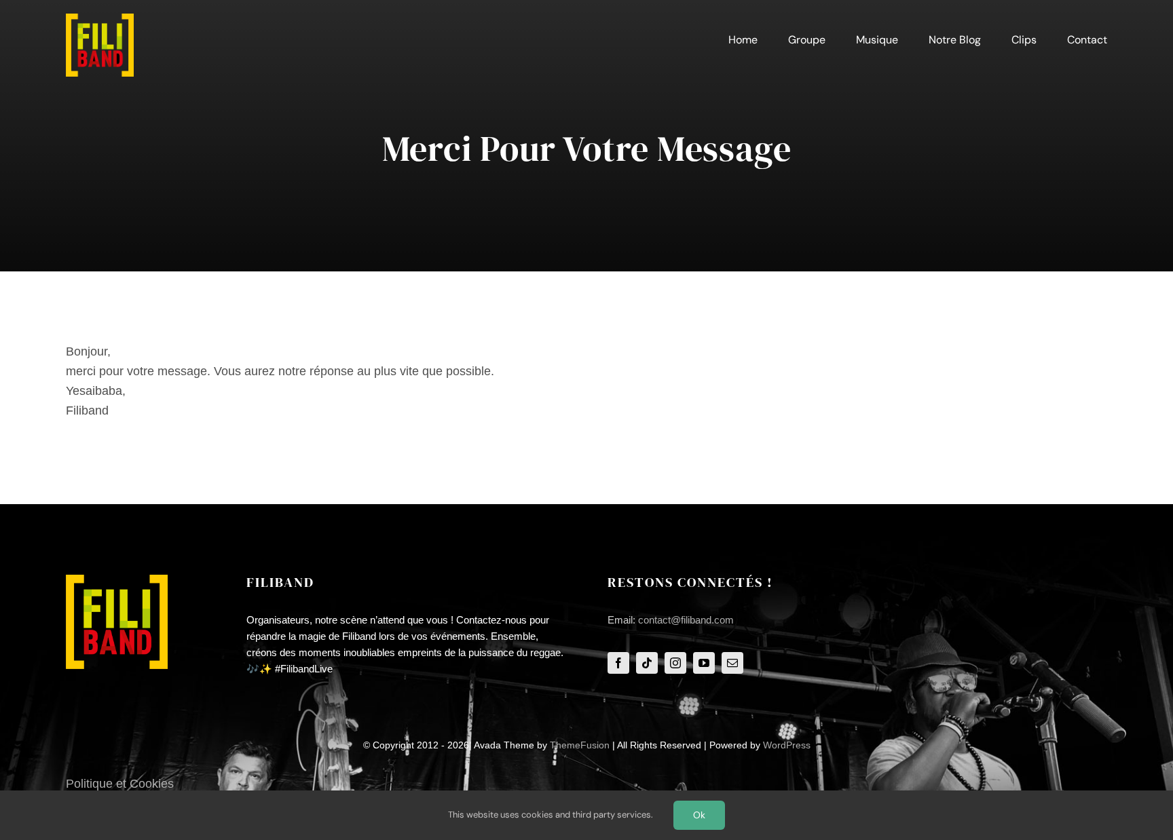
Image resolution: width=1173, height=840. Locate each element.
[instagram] (675, 663)
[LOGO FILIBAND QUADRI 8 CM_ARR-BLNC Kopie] (100, 20)
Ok (699, 815)
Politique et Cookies (120, 783)
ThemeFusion (580, 745)
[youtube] (704, 663)
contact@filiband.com (686, 620)
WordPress (787, 745)
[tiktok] (647, 663)
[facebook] (618, 663)
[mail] (732, 663)
